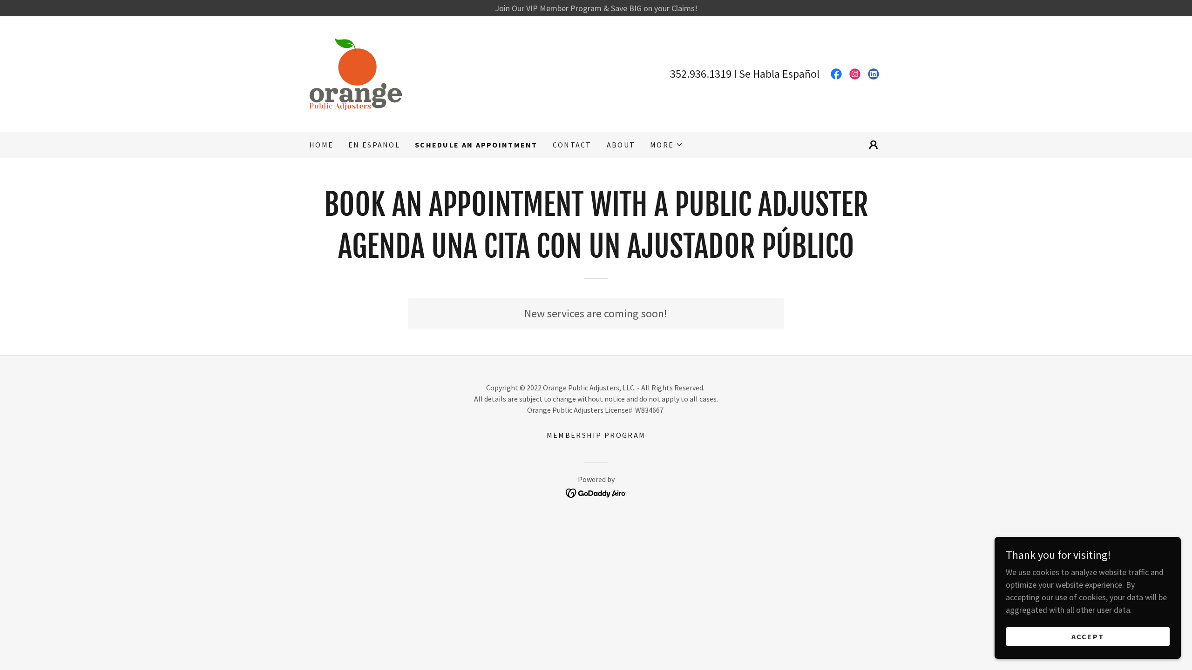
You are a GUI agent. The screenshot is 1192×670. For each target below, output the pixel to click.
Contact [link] (572, 144)
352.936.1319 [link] (700, 74)
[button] (666, 144)
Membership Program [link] (596, 435)
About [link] (621, 144)
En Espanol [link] (374, 144)
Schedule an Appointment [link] (476, 144)
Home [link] (321, 144)
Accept (1087, 636)
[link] (355, 72)
